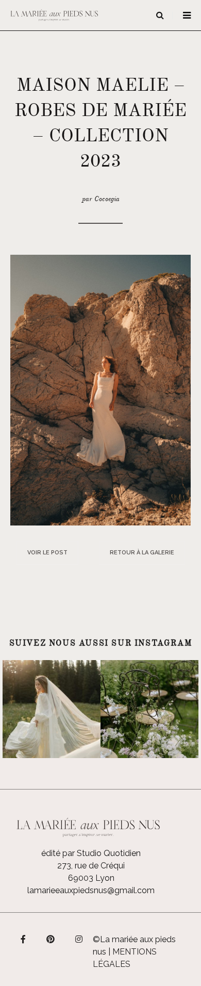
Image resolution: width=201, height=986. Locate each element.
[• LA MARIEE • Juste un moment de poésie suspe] (51, 709)
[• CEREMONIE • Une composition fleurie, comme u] (149, 709)
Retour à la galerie (142, 552)
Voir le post (47, 552)
